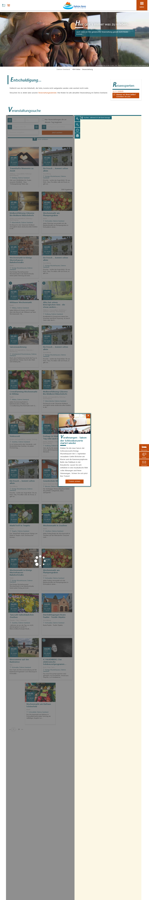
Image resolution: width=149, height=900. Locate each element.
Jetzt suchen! (57, 133)
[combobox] (23, 127)
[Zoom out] (77, 124)
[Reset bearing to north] (77, 130)
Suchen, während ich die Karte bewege (97, 118)
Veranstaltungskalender (47, 93)
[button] (144, 462)
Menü (142, 7)
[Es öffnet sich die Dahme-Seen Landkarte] (4, 5)
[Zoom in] (77, 119)
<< (10, 729)
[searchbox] (23, 127)
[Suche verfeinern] (35, 139)
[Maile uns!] (125, 95)
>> (22, 729)
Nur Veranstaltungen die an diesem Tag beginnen (55, 121)
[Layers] (77, 136)
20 (19, 729)
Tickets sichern (74, 481)
